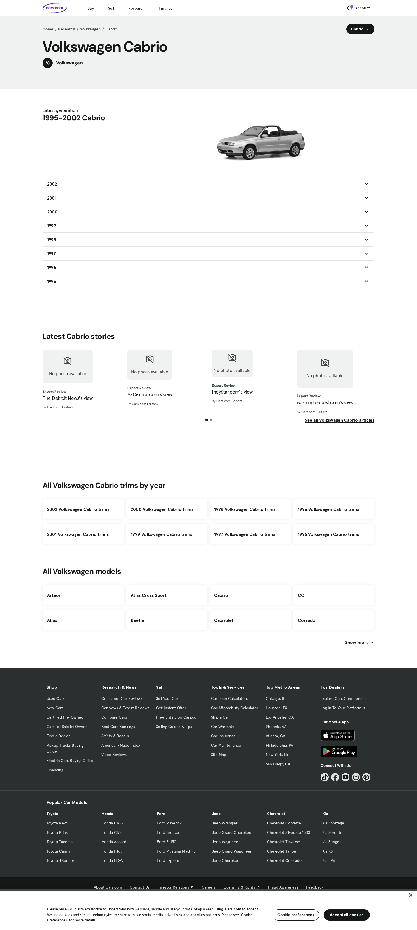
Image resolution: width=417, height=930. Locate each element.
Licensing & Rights (239, 887)
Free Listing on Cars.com (178, 717)
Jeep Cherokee (225, 860)
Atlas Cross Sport (149, 595)
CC (301, 595)
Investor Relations (173, 887)
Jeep (216, 813)
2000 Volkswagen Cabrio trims (162, 509)
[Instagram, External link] (356, 777)
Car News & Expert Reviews (125, 707)
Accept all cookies (347, 914)
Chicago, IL (275, 698)
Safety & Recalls (115, 735)
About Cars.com (108, 887)
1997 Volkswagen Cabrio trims (244, 534)
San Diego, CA (278, 764)
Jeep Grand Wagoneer (232, 851)
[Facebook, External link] (335, 777)
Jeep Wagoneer (226, 841)
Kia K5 (327, 851)
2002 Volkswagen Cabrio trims (78, 509)
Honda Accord (114, 841)
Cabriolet (223, 620)
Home (48, 29)
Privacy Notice (90, 909)
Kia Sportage (333, 823)
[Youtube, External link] (346, 777)
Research (136, 8)
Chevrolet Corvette (284, 823)
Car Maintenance (226, 745)
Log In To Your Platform (341, 707)
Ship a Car (220, 717)
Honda (107, 813)
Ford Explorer (169, 860)
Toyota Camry (59, 851)
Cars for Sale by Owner (67, 726)
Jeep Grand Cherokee (231, 832)
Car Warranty (222, 726)
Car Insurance (223, 735)
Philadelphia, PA (279, 745)
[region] (208, 909)
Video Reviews (114, 754)
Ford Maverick (169, 823)
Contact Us (139, 887)
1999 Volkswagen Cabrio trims (161, 534)
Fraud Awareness (283, 887)
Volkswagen (90, 29)
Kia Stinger (331, 841)
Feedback (314, 887)
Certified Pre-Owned (65, 717)
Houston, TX (276, 707)
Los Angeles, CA (280, 717)
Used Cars (55, 698)
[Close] (411, 895)
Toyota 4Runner (60, 860)
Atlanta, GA (275, 735)
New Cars (55, 707)
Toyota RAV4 (57, 823)
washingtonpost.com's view (325, 402)
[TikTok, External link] (325, 777)
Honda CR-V (113, 823)
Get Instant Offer (171, 707)
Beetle (137, 620)
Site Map (218, 754)
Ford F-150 (166, 841)
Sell (111, 8)
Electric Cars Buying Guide (70, 760)
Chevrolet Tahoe (281, 851)
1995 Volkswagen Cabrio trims (328, 534)
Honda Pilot (112, 851)
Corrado (306, 620)
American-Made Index (120, 745)
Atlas (52, 620)
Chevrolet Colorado (284, 860)
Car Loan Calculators (229, 698)
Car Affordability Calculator (234, 707)
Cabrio (221, 595)
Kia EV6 (328, 860)
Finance (166, 8)
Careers (209, 887)
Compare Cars (114, 717)
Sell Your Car (167, 698)
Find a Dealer (58, 735)
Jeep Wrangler (224, 823)
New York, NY (277, 754)
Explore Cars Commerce (342, 698)
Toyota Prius (57, 832)
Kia (325, 813)
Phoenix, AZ (276, 726)
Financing (55, 769)
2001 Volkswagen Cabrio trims (78, 534)
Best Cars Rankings (118, 726)
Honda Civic (112, 832)
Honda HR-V (112, 860)
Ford (161, 813)
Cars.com (233, 909)
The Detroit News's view (68, 398)
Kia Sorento (332, 832)
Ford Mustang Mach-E (176, 851)
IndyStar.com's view (232, 392)
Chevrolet (276, 813)
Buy (90, 8)
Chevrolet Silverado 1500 (288, 832)
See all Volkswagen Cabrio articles (339, 420)
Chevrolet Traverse (283, 841)
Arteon (54, 595)
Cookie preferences (295, 914)
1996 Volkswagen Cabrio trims (328, 509)
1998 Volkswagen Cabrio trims (244, 509)
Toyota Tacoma (60, 841)
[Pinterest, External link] (366, 777)
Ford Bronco (168, 832)
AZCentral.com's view (149, 394)
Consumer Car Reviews (121, 698)
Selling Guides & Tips (174, 726)
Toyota (52, 813)
